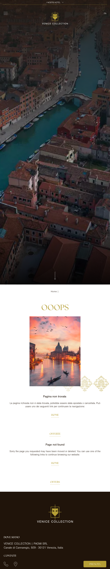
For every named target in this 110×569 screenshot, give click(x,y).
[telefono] (6, 564)
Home (54, 291)
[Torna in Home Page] (55, 17)
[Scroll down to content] (55, 276)
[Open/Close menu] (5, 13)
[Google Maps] (15, 564)
